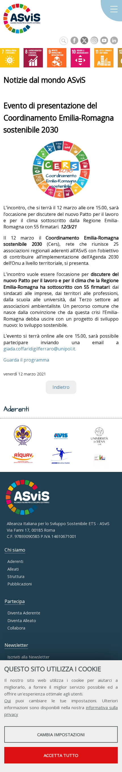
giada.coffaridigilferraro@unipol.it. (39, 349)
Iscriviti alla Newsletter (28, 657)
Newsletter (16, 645)
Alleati (13, 569)
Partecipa (15, 601)
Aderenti (15, 561)
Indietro (61, 387)
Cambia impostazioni (61, 734)
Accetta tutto (61, 755)
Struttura (15, 576)
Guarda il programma (26, 360)
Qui (7, 700)
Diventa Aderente (23, 613)
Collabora (16, 628)
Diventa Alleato (21, 620)
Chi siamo (15, 550)
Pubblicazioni (19, 584)
